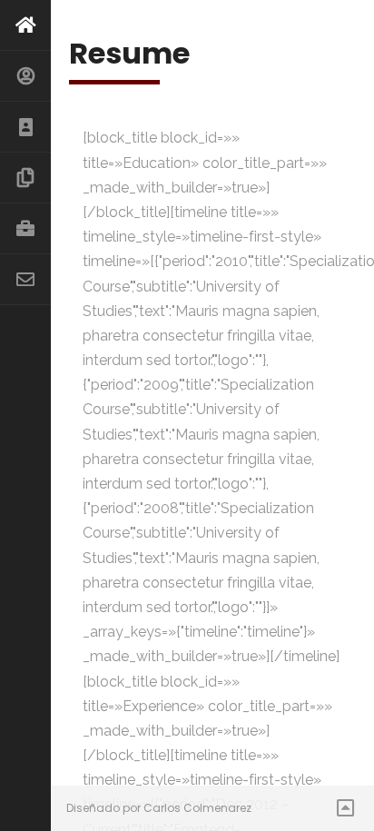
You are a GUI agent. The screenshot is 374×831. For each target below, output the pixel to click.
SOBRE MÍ (25, 76)
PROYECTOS (25, 178)
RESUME (25, 127)
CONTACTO (25, 279)
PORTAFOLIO (25, 228)
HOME (25, 25)
